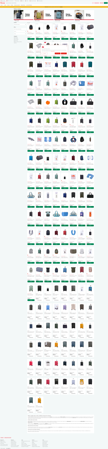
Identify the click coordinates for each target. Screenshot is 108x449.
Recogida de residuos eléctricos (36, 446)
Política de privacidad (24, 444)
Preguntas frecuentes (13, 442)
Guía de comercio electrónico (14, 446)
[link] (7, 437)
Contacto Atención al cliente (4, 444)
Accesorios (15, 42)
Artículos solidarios (34, 445)
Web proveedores (45, 442)
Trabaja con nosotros (3, 442)
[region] (54, 50)
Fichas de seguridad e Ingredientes (25, 445)
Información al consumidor (24, 446)
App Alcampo (2, 443)
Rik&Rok (33, 442)
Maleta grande (16, 37)
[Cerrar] (67, 46)
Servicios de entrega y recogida (15, 445)
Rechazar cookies (57, 53)
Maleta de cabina (16, 39)
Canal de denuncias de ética (4, 445)
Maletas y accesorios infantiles (18, 41)
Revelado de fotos (34, 444)
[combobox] (49, 3)
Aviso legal (22, 442)
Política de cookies (23, 443)
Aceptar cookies (64, 53)
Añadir (31, 57)
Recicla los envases (45, 445)
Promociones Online (13, 443)
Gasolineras (33, 443)
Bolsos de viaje (16, 40)
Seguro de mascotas (45, 446)
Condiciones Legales (13, 444)
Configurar (44, 53)
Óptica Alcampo (45, 443)
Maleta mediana (16, 38)
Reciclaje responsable (45, 444)
